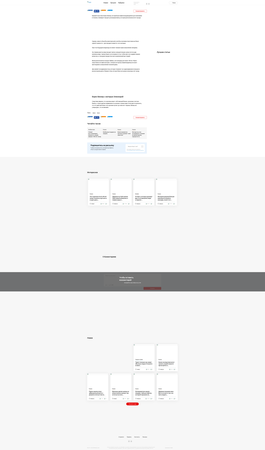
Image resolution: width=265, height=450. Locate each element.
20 (152, 369)
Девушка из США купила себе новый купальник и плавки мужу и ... (120, 198)
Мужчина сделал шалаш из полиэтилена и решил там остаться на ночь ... (120, 393)
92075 (148, 203)
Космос (160, 359)
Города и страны (139, 359)
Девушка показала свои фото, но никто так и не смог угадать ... (165, 393)
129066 (125, 203)
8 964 (148, 369)
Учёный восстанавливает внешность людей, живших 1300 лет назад (94, 134)
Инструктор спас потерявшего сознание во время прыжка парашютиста (138, 134)
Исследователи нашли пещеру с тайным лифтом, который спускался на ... (143, 393)
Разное (104, 129)
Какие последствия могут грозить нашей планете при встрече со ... (166, 363)
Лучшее (113, 3)
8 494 (125, 398)
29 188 (148, 398)
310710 (170, 203)
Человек (137, 193)
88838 (103, 203)
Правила (129, 437)
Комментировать (140, 11)
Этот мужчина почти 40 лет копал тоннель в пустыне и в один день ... (98, 198)
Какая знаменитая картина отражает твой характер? (124, 133)
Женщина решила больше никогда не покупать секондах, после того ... (166, 198)
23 (175, 369)
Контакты (137, 437)
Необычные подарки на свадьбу (109, 132)
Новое (105, 3)
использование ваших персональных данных (136, 150)
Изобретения (91, 129)
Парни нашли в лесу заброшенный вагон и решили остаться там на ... (97, 393)
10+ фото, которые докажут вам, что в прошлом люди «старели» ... (143, 198)
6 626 (172, 369)
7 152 (102, 398)
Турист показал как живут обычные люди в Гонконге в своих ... (143, 363)
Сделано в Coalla (169, 447)
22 (129, 398)
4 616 (172, 398)
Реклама (145, 437)
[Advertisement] (117, 29)
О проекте (121, 437)
